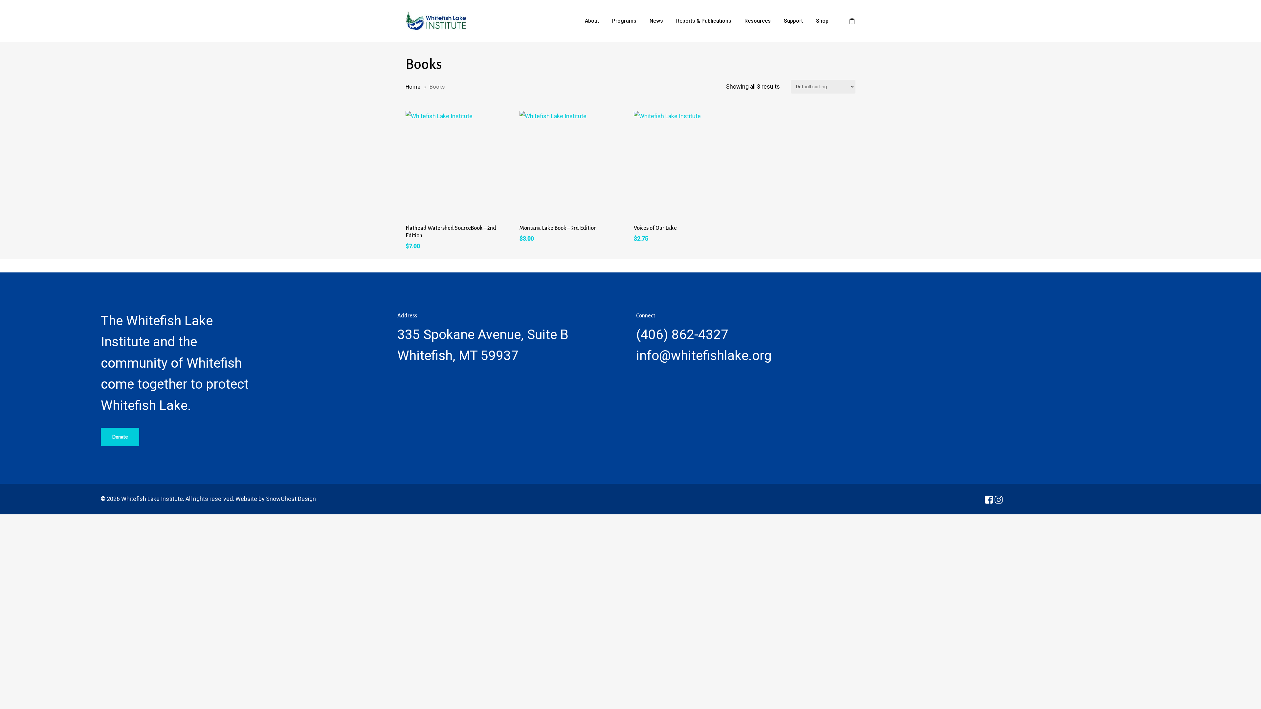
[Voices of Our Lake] (687, 164)
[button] (120, 437)
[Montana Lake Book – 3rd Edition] (573, 164)
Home (413, 87)
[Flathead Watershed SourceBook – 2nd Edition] (459, 164)
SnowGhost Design (291, 498)
